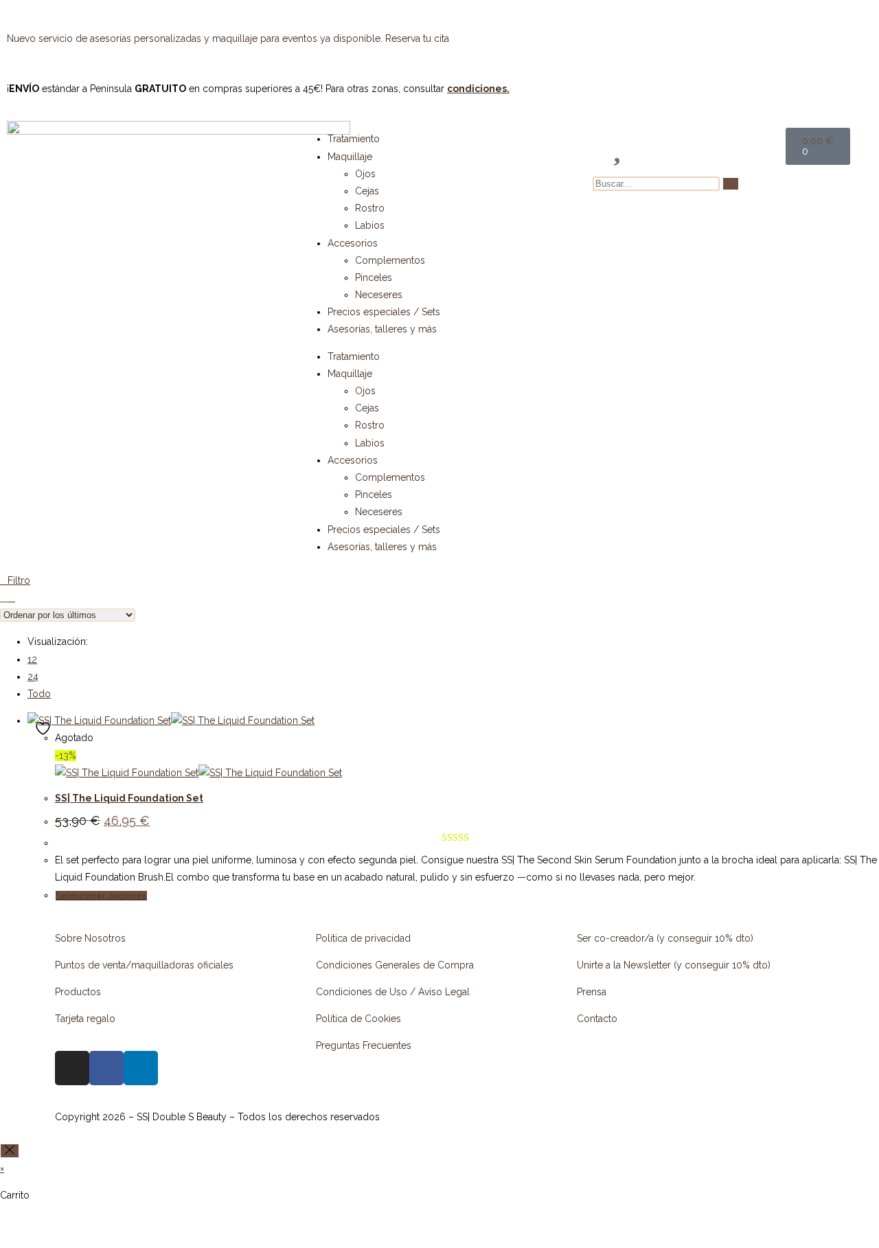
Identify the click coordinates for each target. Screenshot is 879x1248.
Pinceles (373, 277)
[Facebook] (106, 1068)
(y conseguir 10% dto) (705, 938)
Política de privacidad (363, 938)
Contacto (597, 1018)
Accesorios (353, 243)
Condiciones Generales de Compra (395, 965)
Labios (370, 225)
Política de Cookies (358, 1018)
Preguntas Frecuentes (363, 1045)
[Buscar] (730, 183)
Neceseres (378, 294)
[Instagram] (72, 1068)
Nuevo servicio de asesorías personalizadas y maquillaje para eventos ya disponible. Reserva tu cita (229, 38)
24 (32, 676)
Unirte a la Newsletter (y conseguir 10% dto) (673, 965)
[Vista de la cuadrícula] (4, 597)
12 (32, 659)
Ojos (365, 173)
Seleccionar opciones (101, 895)
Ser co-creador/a (617, 938)
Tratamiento (354, 138)
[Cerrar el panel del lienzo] (9, 1151)
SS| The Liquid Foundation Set (129, 798)
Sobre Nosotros (90, 938)
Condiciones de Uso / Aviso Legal (393, 991)
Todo (39, 693)
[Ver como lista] (11, 597)
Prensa (591, 991)
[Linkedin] (141, 1068)
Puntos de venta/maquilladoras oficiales (144, 965)
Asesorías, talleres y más (382, 329)
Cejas (367, 190)
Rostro (370, 208)
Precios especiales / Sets (384, 311)
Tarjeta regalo (85, 1018)
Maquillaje (350, 156)
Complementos (390, 260)
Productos (78, 991)
